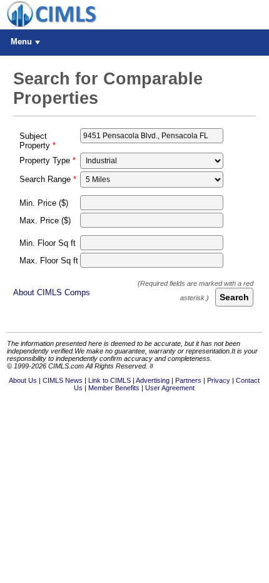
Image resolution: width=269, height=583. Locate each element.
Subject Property (34, 140)
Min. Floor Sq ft (47, 243)
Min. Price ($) (43, 203)
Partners (188, 380)
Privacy (218, 380)
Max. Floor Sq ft (48, 260)
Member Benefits (114, 388)
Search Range (45, 179)
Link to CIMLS (109, 380)
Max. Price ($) (45, 220)
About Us (23, 380)
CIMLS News (63, 380)
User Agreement (170, 388)
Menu (21, 41)
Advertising (153, 380)
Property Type (44, 160)
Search (234, 297)
